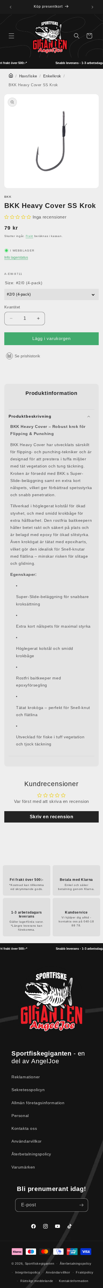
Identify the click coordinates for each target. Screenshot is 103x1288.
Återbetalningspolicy (31, 1154)
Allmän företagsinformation (38, 1103)
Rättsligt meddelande (36, 1281)
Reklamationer (25, 1077)
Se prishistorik (27, 356)
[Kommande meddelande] (92, 7)
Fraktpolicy (85, 1272)
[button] (11, 36)
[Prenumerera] (81, 1205)
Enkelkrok (52, 76)
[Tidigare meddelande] (10, 7)
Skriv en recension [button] (52, 816)
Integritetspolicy (27, 1272)
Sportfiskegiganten (39, 1263)
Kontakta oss (24, 1128)
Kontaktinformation (73, 1281)
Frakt (29, 236)
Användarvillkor (26, 1141)
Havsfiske (28, 76)
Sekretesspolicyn (28, 1089)
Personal (20, 1115)
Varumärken (23, 1167)
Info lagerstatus (16, 257)
